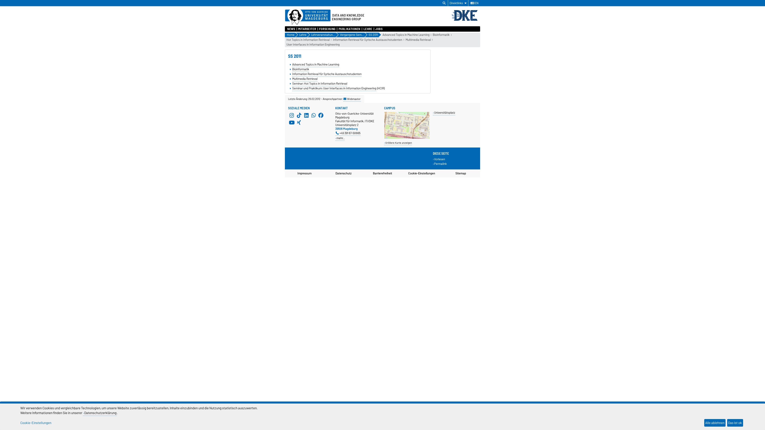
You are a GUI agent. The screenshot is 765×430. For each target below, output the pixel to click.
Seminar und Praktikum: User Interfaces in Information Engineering (334, 88)
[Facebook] (321, 115)
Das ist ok (735, 423)
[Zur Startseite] (465, 20)
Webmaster (354, 99)
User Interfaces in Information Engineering (313, 44)
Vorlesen (439, 159)
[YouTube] (291, 122)
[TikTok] (299, 115)
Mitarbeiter (307, 29)
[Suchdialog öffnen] (444, 3)
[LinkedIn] (306, 115)
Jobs (378, 29)
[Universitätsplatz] (407, 137)
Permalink (440, 164)
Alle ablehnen (715, 423)
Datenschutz (343, 173)
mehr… (340, 138)
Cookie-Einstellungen (421, 173)
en (476, 3)
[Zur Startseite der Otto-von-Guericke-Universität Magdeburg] (308, 17)
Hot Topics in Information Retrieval (308, 40)
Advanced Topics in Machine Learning (406, 35)
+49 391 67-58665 (350, 133)
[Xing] (299, 122)
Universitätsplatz (444, 112)
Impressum (304, 173)
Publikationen (349, 29)
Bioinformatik (441, 35)
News (291, 29)
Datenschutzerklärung (100, 413)
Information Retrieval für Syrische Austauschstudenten (367, 40)
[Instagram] (291, 115)
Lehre (368, 29)
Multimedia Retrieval (418, 40)
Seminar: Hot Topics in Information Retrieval (319, 83)
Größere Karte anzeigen (398, 143)
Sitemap (460, 173)
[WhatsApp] (313, 115)
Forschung (327, 29)
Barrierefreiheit (382, 173)
